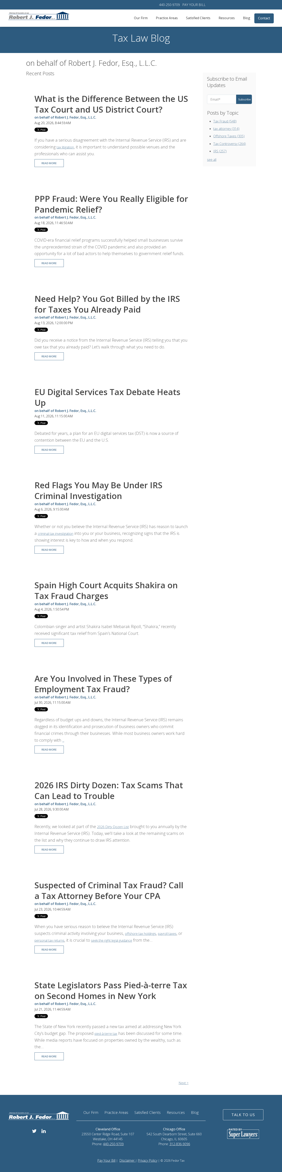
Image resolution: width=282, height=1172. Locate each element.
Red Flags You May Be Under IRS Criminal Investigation (98, 490)
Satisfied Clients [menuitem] (198, 18)
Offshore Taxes (229, 136)
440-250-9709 (169, 4)
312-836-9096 (179, 1144)
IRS (220, 151)
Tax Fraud (225, 121)
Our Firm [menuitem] (141, 18)
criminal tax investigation (55, 533)
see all (211, 159)
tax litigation (65, 147)
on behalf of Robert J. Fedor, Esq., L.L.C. (65, 117)
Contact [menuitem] (264, 18)
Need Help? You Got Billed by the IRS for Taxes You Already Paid (107, 304)
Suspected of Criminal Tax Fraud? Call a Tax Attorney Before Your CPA (108, 890)
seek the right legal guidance (111, 940)
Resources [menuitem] (227, 18)
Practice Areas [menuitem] (167, 18)
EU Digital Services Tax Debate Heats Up (107, 397)
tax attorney (226, 128)
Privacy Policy (147, 1160)
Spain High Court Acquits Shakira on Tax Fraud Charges (106, 590)
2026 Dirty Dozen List (113, 827)
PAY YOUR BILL (194, 4)
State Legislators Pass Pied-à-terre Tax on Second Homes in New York (110, 990)
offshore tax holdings (140, 933)
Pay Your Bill (106, 1160)
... (63, 740)
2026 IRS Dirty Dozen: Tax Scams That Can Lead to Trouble (108, 790)
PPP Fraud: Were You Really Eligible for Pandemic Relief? (111, 204)
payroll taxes (167, 933)
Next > (183, 1083)
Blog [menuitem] (246, 18)
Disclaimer (127, 1160)
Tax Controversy (229, 143)
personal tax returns (49, 940)
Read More (49, 163)
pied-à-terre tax (106, 1033)
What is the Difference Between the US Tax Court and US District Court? (111, 104)
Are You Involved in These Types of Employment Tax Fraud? (103, 684)
